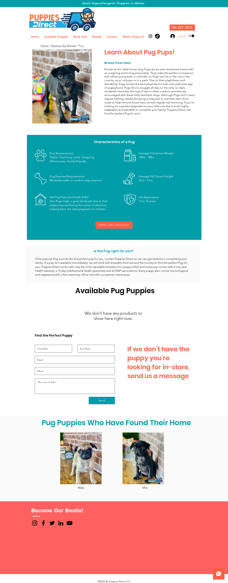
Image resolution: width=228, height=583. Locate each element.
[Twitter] (52, 523)
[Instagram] (34, 523)
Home (45, 45)
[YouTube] (69, 523)
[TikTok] (157, 36)
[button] (191, 35)
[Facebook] (43, 523)
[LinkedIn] (60, 523)
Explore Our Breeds (63, 45)
